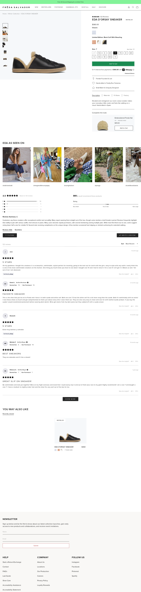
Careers (40, 576)
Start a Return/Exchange (12, 562)
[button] (113, 16)
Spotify (74, 576)
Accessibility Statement (12, 589)
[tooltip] (17, 217)
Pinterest (75, 571)
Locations (41, 566)
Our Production (43, 571)
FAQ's (5, 571)
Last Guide (7, 576)
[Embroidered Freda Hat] (102, 123)
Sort (122, 244)
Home (5, 14)
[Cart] (137, 7)
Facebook (75, 566)
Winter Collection (14, 14)
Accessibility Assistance (12, 585)
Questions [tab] (18, 230)
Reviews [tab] (7, 230)
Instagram (75, 562)
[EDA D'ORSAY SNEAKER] (70, 430)
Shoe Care (7, 580)
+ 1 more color (68, 450)
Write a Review (129, 235)
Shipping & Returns (129, 73)
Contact (6, 566)
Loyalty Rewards (43, 585)
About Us (40, 562)
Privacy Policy (42, 580)
